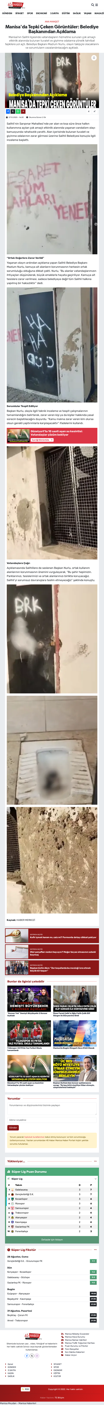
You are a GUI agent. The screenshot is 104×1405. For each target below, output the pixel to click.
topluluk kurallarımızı (34, 1137)
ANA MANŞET (52, 21)
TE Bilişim (59, 1397)
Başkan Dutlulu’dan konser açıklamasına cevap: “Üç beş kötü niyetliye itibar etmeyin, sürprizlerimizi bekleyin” (74, 1085)
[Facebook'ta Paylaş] (8, 111)
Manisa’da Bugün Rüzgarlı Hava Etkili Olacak (73, 1048)
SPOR (30, 13)
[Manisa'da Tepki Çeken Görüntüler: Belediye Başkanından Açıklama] (52, 80)
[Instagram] (37, 1356)
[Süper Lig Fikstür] (95, 1249)
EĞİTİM (66, 13)
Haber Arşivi (71, 1355)
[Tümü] (95, 1161)
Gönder (13, 1127)
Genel (10, 1364)
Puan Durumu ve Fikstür (76, 1346)
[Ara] (92, 5)
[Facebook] (27, 1356)
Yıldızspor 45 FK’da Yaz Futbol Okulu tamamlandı (24, 1049)
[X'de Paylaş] (13, 111)
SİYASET (19, 13)
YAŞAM (87, 13)
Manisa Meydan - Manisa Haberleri (18, 1403)
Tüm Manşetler (72, 1349)
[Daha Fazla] (23, 111)
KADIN (11, 1373)
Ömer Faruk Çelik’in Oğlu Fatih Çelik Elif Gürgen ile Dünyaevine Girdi (71, 1014)
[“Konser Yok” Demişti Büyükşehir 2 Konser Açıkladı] (29, 998)
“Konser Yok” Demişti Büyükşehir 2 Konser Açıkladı (27, 1014)
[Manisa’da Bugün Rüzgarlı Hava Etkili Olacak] (75, 1033)
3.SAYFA (54, 13)
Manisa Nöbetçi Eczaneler (77, 1334)
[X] (32, 1356)
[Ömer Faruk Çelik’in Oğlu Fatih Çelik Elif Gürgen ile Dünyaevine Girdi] (75, 998)
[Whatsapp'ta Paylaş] (18, 111)
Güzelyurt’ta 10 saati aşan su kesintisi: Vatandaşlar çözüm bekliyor (25, 1084)
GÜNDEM (7, 13)
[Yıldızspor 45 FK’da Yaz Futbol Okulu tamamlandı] (29, 1033)
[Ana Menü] (96, 5)
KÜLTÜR (57, 1376)
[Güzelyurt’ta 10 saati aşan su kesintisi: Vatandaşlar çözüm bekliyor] (29, 1068)
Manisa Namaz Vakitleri (76, 1340)
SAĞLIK (77, 13)
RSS (27, 1389)
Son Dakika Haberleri (75, 1352)
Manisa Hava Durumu (75, 1337)
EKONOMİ (41, 13)
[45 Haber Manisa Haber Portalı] (15, 5)
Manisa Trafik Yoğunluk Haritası (80, 1343)
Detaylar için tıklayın (52, 1239)
